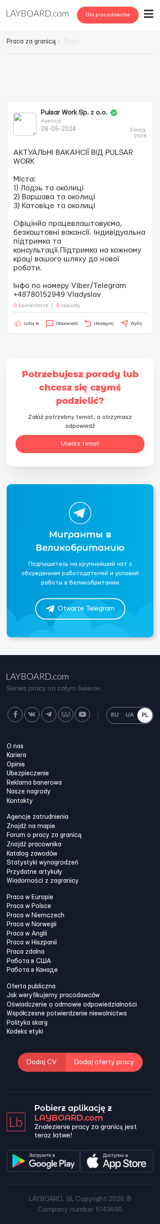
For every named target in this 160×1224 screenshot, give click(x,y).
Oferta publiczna (31, 986)
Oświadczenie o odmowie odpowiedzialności (72, 1005)
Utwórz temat (80, 444)
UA (130, 715)
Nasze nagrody (29, 792)
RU (115, 715)
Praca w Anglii (27, 934)
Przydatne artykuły (34, 872)
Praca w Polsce (29, 906)
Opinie (16, 765)
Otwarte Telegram (86, 608)
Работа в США (29, 961)
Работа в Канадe (32, 970)
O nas (15, 746)
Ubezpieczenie (28, 773)
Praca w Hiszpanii (32, 943)
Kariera (16, 755)
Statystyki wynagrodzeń (42, 863)
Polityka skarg (27, 1023)
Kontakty (20, 801)
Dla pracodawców (108, 14)
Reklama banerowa (34, 783)
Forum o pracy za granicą (44, 835)
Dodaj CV (41, 1062)
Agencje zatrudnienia (37, 817)
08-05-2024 (58, 129)
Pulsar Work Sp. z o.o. (74, 112)
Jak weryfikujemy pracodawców (53, 995)
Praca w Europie (30, 897)
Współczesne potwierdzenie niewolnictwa (67, 1014)
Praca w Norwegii (31, 924)
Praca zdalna (25, 952)
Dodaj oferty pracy (104, 1062)
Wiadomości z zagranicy (43, 881)
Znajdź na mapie (31, 826)
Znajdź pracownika (34, 844)
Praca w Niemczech (35, 915)
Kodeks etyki (25, 1032)
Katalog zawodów (32, 854)
